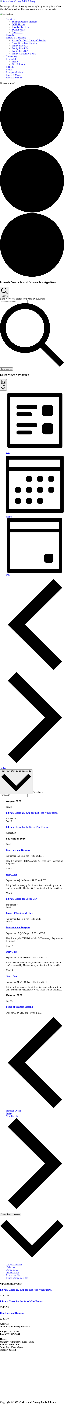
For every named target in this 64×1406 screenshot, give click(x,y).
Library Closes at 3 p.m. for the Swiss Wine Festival (32, 813)
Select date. (38, 792)
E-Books (10, 67)
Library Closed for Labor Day (21, 899)
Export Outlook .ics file (17, 1278)
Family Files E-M (20, 48)
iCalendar (10, 1267)
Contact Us (17, 32)
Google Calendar (14, 1264)
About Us (10, 19)
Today (3, 768)
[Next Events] (35, 763)
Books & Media (13, 75)
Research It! (11, 59)
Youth (9, 69)
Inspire (15, 61)
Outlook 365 (12, 1270)
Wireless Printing (14, 77)
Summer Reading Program (24, 21)
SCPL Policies (18, 29)
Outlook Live (12, 1272)
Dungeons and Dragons (18, 850)
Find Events (6, 369)
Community (11, 56)
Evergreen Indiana (14, 72)
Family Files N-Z (20, 51)
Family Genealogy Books (24, 53)
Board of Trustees (20, 27)
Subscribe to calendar (10, 1214)
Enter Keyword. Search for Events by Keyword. (23, 298)
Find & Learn (18, 64)
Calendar (10, 35)
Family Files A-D (20, 45)
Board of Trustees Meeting (19, 913)
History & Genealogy (16, 37)
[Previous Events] (35, 670)
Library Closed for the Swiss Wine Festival (27, 827)
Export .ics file (13, 1275)
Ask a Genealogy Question (24, 43)
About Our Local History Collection (29, 40)
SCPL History (18, 24)
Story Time (11, 874)
